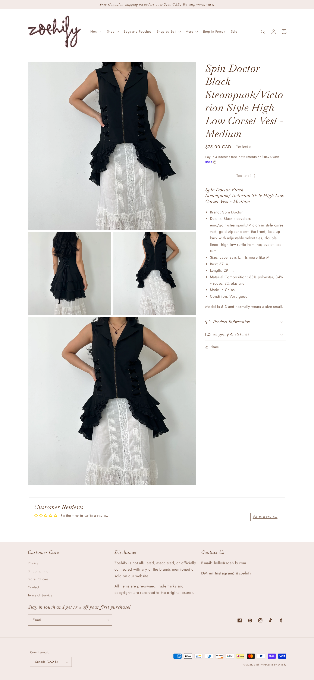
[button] (112, 32)
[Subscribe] (107, 620)
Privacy (33, 563)
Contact (33, 587)
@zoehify (243, 573)
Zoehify (258, 664)
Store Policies (38, 579)
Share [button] (215, 347)
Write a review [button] (265, 517)
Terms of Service (40, 595)
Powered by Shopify (274, 664)
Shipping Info (38, 571)
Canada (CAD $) (46, 662)
